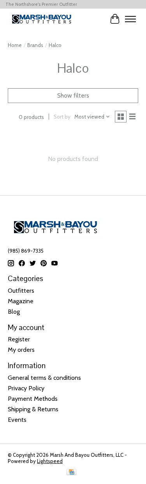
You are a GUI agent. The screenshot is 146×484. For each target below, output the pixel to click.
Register (19, 339)
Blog (14, 311)
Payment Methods (33, 398)
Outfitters (21, 290)
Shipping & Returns (33, 409)
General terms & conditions (44, 377)
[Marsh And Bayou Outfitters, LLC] (42, 19)
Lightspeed (50, 461)
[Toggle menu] (130, 19)
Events (17, 419)
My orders (21, 349)
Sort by (62, 117)
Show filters (73, 95)
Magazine (20, 301)
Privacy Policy (26, 388)
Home (15, 45)
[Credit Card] (71, 472)
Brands (35, 45)
